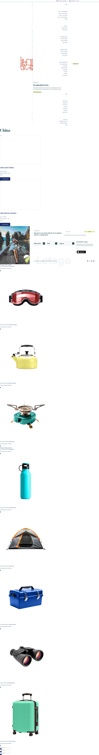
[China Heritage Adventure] (20, 209)
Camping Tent (11, 565)
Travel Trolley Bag (12, 741)
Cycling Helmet (12, 266)
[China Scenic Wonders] (20, 163)
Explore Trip (5, 178)
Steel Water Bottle (12, 507)
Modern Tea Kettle (12, 383)
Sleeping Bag (11, 449)
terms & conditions (82, 235)
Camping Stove (12, 441)
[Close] (0, 270)
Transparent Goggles (13, 324)
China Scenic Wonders (7, 167)
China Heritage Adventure (8, 213)
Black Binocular (12, 682)
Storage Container (12, 624)
